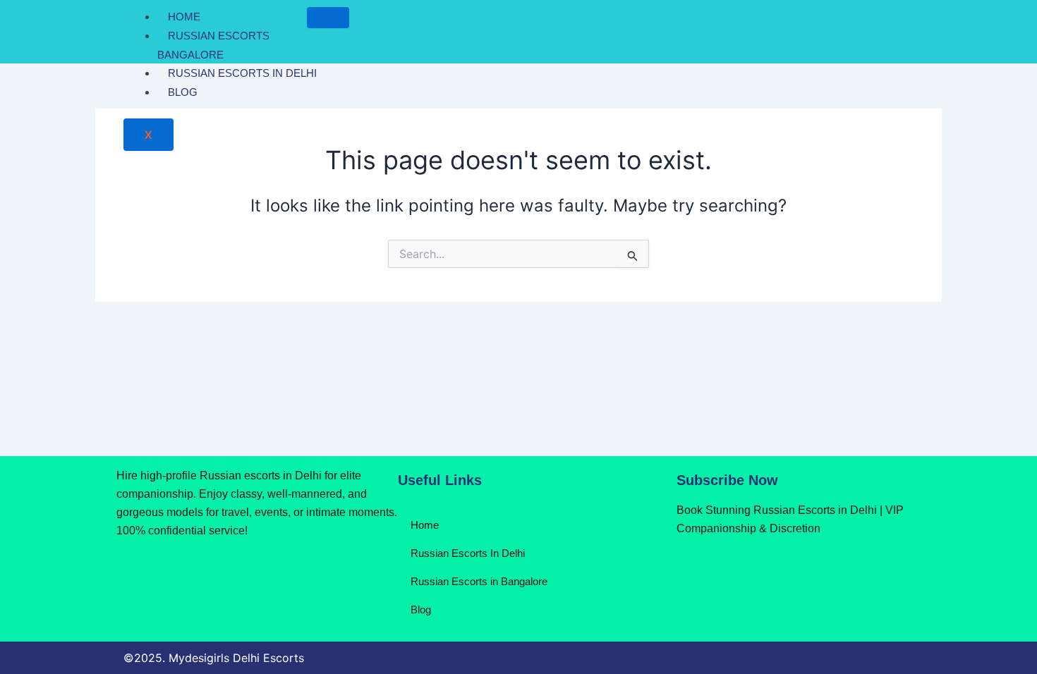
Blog (183, 92)
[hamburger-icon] (328, 17)
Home (184, 17)
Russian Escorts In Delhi (242, 73)
